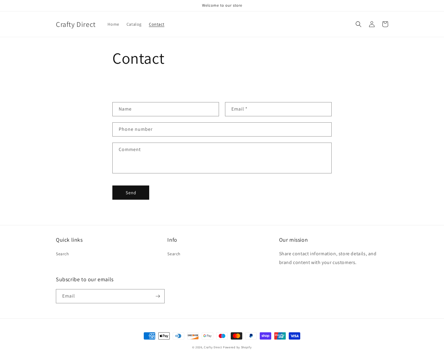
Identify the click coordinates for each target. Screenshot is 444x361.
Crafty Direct (213, 347)
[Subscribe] (157, 296)
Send (131, 192)
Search (62, 253)
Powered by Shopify (237, 347)
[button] (358, 24)
